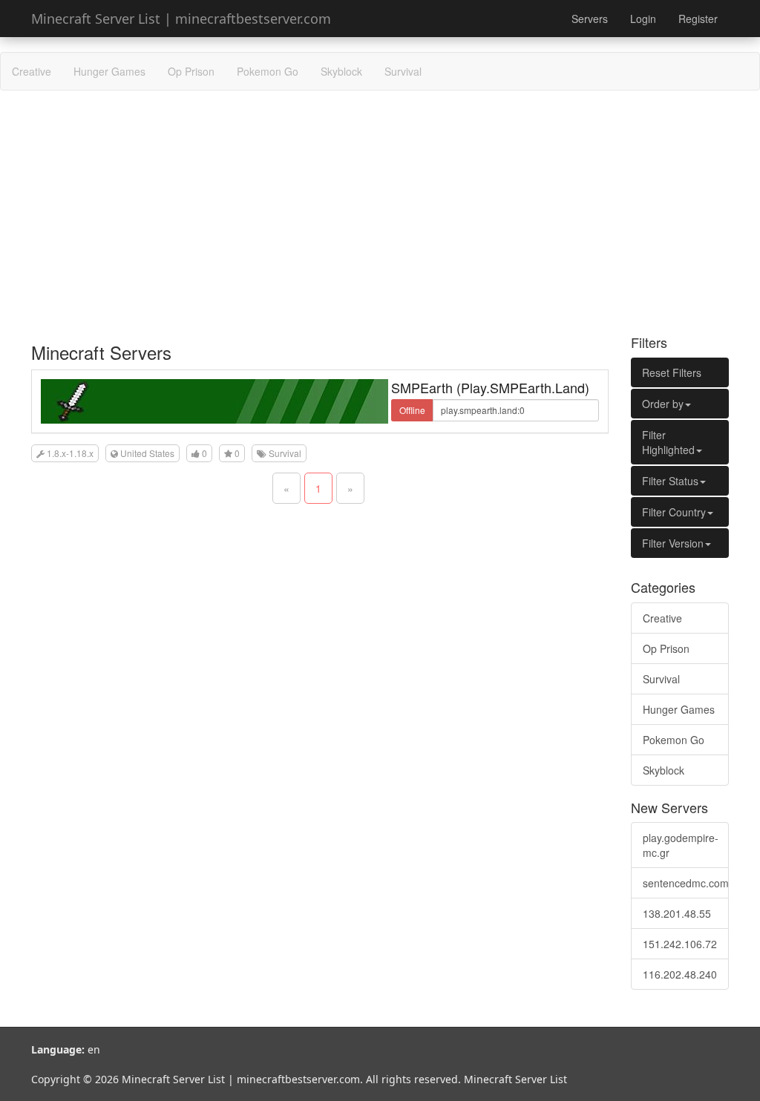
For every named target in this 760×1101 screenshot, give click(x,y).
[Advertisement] (380, 209)
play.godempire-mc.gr (680, 845)
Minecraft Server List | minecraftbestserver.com (181, 18)
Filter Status (670, 480)
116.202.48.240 (680, 974)
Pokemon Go (267, 71)
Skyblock (341, 71)
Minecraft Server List (515, 1079)
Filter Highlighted (668, 442)
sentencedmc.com (686, 882)
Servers (589, 18)
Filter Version (673, 543)
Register (698, 18)
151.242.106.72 (680, 943)
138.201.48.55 (677, 913)
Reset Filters (671, 372)
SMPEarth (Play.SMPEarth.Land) (490, 387)
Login (643, 18)
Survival (403, 71)
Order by (663, 403)
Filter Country (674, 512)
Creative (31, 71)
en (94, 1049)
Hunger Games (109, 71)
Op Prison (191, 71)
